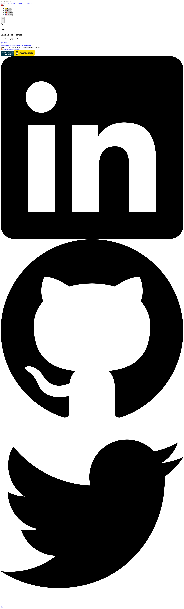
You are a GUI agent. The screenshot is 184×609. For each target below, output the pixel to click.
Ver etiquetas (23, 45)
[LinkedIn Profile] (92, 238)
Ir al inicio (4, 42)
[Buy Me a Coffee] (24, 55)
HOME (3, 3)
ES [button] (3, 5)
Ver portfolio (15, 45)
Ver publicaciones (6, 45)
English (8, 10)
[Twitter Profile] (92, 604)
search (3, 21)
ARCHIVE (23, 3)
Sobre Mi (29, 3)
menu (3, 18)
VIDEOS (8, 3)
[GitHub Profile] (92, 421)
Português (9, 12)
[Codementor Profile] (7, 55)
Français (8, 14)
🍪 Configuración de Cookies (10, 49)
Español (8, 8)
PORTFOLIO (15, 3)
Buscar (29, 45)
